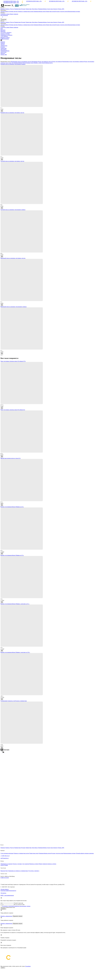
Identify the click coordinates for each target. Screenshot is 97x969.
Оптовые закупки (13, 11)
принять (3, 967)
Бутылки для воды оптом (61, 11)
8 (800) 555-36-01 (5, 38)
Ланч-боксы (35, 9)
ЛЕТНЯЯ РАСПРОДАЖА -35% (11, 1)
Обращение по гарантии (6, 863)
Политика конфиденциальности (8, 890)
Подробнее (28, 966)
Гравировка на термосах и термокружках (18, 870)
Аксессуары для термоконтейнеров (13, 62)
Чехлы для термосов (57, 61)
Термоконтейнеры (42, 9)
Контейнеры (35, 61)
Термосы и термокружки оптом (26, 11)
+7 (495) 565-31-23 (5, 855)
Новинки (3, 9)
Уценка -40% (61, 9)
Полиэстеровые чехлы (28, 62)
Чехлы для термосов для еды (45, 61)
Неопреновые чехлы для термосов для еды (21, 61)
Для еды (12, 9)
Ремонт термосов (14, 14)
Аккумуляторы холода (47, 62)
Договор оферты (5, 889)
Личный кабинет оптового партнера (85, 853)
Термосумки (29, 9)
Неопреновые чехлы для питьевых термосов (73, 61)
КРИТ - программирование (7, 895)
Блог (2, 15)
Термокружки (17, 9)
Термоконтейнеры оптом (40, 11)
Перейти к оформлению (6, 916)
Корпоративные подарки (74, 11)
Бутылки (23, 9)
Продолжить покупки (17, 916)
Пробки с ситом (38, 62)
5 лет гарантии (25, 863)
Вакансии (3, 870)
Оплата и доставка (17, 863)
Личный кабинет (5, 11)
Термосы (7, 9)
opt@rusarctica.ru (5, 858)
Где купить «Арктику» (33, 870)
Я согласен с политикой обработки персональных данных (16, 906)
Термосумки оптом (50, 11)
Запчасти (55, 9)
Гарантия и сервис (5, 14)
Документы (3, 893)
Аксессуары (50, 9)
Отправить (3, 908)
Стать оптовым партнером (7, 853)
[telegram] (1, 880)
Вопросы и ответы (33, 863)
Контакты (5, 15)
